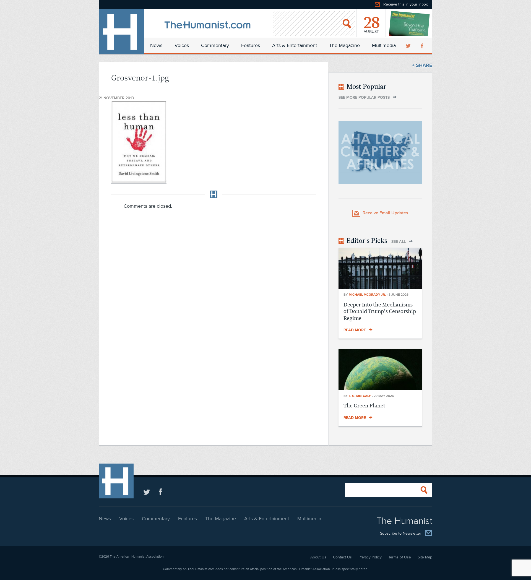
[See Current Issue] (409, 23)
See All (398, 241)
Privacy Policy (370, 557)
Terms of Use (399, 557)
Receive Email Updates (385, 213)
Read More (354, 330)
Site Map (425, 557)
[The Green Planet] (380, 388)
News (156, 45)
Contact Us (342, 557)
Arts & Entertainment (294, 45)
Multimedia (384, 45)
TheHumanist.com (121, 31)
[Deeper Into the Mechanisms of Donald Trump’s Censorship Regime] (380, 287)
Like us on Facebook (160, 491)
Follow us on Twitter (146, 491)
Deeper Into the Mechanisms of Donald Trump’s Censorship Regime (379, 311)
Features (250, 45)
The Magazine (344, 45)
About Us (318, 557)
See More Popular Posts (364, 97)
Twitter (409, 45)
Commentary (215, 45)
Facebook (423, 45)
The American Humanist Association (137, 556)
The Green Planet (364, 405)
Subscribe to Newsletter (400, 533)
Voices (182, 45)
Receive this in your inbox (405, 4)
